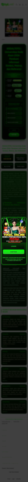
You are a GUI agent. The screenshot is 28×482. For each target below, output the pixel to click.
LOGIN (13, 246)
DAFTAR (13, 252)
